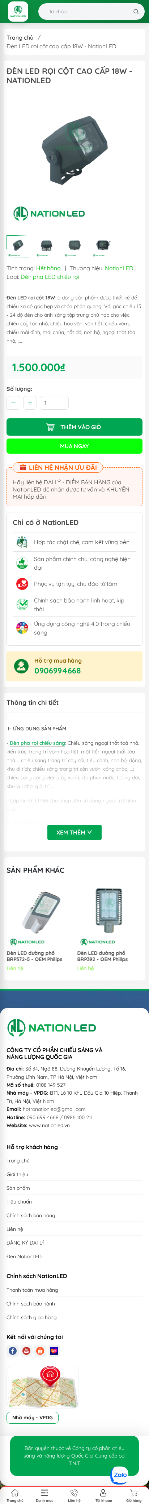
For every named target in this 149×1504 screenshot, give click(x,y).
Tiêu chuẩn (19, 1201)
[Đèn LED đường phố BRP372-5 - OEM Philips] (39, 915)
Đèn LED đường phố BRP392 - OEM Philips (102, 956)
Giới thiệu (17, 1174)
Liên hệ (15, 1229)
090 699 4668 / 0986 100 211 (60, 1117)
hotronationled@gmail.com (54, 1109)
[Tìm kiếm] (136, 11)
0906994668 (57, 671)
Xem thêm (71, 832)
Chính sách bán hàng (31, 1215)
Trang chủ (20, 37)
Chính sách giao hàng (32, 1317)
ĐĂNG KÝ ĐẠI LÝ (25, 1243)
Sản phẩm (18, 1188)
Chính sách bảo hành (31, 1303)
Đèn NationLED (24, 1256)
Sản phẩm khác (35, 870)
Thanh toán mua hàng (32, 1290)
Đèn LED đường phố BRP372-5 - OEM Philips (34, 956)
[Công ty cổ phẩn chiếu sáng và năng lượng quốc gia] (18, 11)
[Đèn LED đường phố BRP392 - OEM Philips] (110, 915)
